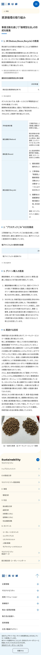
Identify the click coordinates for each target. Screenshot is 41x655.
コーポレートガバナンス (10, 532)
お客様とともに (8, 514)
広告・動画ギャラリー (10, 629)
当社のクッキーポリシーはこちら (12, 645)
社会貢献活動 (7, 521)
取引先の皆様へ (8, 616)
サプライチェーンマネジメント (12, 547)
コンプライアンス (8, 536)
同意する (20, 651)
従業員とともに (8, 517)
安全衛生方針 (7, 506)
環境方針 (6, 495)
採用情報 (5, 622)
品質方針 (6, 510)
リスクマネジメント (9, 539)
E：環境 (6, 11)
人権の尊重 (6, 543)
